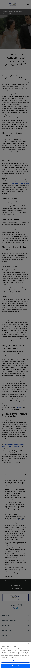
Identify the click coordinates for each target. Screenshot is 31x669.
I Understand (15, 665)
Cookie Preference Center (15, 660)
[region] (15, 655)
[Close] (29, 643)
